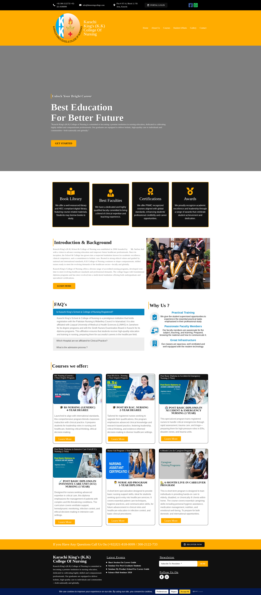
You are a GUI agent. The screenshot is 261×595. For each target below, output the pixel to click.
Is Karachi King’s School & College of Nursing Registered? (84, 312)
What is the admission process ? (72, 347)
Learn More (65, 438)
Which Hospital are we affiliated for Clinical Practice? (81, 341)
